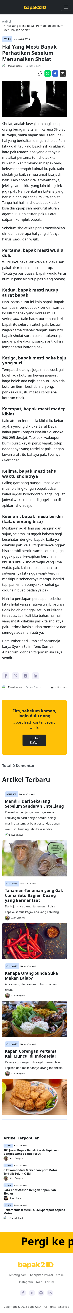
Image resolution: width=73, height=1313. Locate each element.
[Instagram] (25, 675)
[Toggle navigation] (66, 7)
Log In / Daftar (34, 740)
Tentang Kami (18, 1275)
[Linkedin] (35, 675)
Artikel (6, 21)
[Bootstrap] (36, 1265)
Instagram (26, 1282)
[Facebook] (5, 675)
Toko (39, 1282)
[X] (15, 675)
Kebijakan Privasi (41, 1275)
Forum (49, 1282)
